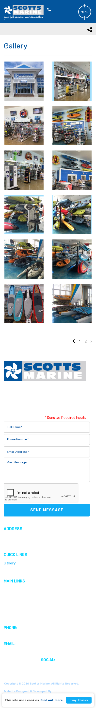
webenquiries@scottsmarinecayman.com (40, 651)
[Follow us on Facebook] (48, 667)
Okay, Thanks (79, 700)
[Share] (89, 29)
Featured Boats (17, 597)
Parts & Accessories (21, 611)
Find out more (51, 700)
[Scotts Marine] (24, 18)
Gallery (10, 563)
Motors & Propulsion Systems (29, 604)
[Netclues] (60, 691)
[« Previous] (74, 341)
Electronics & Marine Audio (26, 618)
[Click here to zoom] (24, 81)
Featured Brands (18, 590)
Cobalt (9, 570)
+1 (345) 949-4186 (20, 635)
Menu (85, 12)
